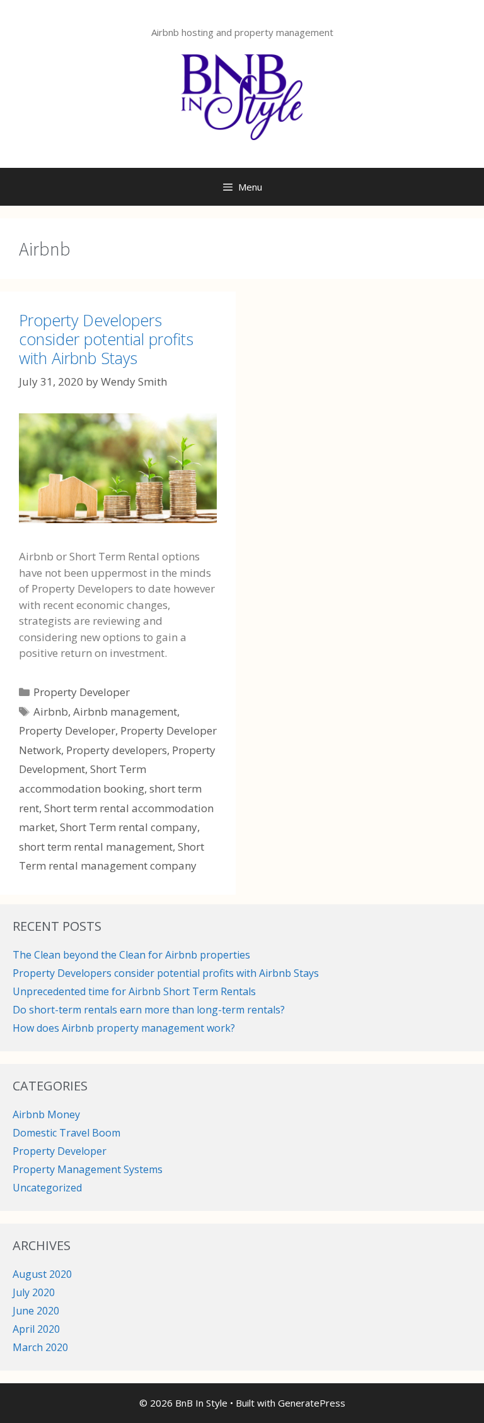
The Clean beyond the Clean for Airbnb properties (131, 955)
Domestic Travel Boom (66, 1133)
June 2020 (36, 1311)
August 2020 (42, 1274)
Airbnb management (125, 711)
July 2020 (34, 1292)
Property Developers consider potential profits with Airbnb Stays (106, 339)
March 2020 (40, 1347)
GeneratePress (311, 1402)
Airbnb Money (46, 1114)
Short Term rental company (128, 827)
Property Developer (81, 692)
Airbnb (50, 711)
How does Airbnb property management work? (124, 1028)
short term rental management (96, 846)
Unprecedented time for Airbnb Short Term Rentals (134, 991)
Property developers (116, 750)
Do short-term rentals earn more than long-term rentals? (149, 1010)
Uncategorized (47, 1188)
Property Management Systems (88, 1169)
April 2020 (36, 1329)
